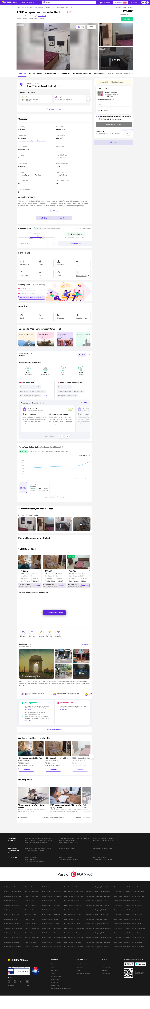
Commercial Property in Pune (96, 901)
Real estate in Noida (10, 919)
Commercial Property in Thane (96, 933)
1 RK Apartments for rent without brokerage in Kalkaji (74, 838)
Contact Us (54, 982)
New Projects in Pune (71, 901)
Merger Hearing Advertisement (60, 988)
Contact (36, 586)
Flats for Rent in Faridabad (51, 942)
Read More (22, 686)
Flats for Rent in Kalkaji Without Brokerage (38, 840)
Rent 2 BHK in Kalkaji (100, 857)
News (103, 964)
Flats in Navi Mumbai (32, 937)
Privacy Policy (55, 979)
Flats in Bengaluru (31, 891)
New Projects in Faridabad (73, 942)
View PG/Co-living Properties (31, 298)
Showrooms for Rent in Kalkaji (34, 850)
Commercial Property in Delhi (96, 910)
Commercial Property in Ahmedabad (98, 928)
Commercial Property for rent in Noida (127, 919)
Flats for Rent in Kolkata (50, 924)
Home (18, 7)
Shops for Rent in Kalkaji (67, 848)
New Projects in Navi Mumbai (74, 937)
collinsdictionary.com (83, 973)
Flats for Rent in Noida (50, 919)
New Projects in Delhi (71, 910)
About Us (54, 967)
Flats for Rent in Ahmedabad (52, 928)
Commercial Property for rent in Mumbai (128, 887)
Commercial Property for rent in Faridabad (128, 942)
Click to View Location (54, 613)
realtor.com (80, 967)
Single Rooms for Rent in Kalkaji (103, 838)
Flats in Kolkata (30, 924)
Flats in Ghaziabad (31, 947)
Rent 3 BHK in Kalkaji (32, 859)
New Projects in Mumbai (72, 887)
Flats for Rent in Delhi (49, 910)
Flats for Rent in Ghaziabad (51, 947)
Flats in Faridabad (31, 942)
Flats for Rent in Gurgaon (51, 914)
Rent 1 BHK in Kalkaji (65, 857)
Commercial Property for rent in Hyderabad (129, 896)
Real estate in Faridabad (12, 942)
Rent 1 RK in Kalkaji (31, 857)
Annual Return (56, 976)
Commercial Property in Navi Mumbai (99, 937)
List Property (120, 2)
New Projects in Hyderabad (73, 896)
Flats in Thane (30, 933)
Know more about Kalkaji (53, 729)
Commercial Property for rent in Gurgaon (128, 914)
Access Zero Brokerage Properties (32, 141)
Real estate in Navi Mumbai (13, 937)
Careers (53, 964)
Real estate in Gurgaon (12, 914)
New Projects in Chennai (72, 905)
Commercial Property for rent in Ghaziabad (129, 947)
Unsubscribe (55, 985)
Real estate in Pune (10, 901)
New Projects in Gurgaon (73, 914)
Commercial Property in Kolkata (97, 924)
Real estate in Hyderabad (12, 896)
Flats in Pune (29, 901)
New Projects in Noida (72, 919)
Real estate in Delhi (10, 910)
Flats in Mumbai (30, 887)
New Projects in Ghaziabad (73, 947)
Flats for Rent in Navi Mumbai (52, 937)
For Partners (55, 970)
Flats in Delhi (29, 910)
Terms (53, 973)
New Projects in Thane (72, 933)
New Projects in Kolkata (72, 924)
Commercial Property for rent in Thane (127, 933)
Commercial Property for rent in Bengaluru (129, 891)
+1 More (44, 395)
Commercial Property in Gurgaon (97, 914)
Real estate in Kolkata (11, 924)
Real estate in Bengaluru (12, 891)
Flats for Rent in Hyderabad (51, 896)
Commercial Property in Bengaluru (98, 891)
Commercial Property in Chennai (97, 905)
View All (83, 403)
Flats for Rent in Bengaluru (51, 891)
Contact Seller (127, 19)
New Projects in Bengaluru (73, 891)
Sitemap (104, 970)
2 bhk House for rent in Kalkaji (102, 859)
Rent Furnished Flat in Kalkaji (68, 842)
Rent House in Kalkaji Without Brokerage (38, 838)
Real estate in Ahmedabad (13, 928)
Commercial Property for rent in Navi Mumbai (129, 937)
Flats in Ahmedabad (32, 928)
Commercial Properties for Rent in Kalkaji (38, 848)
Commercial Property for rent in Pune (127, 901)
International (106, 973)
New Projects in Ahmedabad (74, 928)
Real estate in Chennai (11, 905)
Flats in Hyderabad (31, 896)
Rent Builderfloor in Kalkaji (67, 840)
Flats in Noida (29, 919)
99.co (78, 970)
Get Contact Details (113, 125)
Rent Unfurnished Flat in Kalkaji (103, 840)
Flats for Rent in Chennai (51, 905)
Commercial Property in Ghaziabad (98, 947)
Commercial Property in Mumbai (97, 887)
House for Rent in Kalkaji (42, 7)
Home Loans (106, 967)
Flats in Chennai (30, 905)
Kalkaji (31, 7)
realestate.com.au (82, 964)
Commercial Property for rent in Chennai (128, 905)
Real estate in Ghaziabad (12, 947)
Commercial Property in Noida (96, 919)
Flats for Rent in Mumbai (50, 887)
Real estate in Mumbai (11, 887)
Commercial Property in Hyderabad (98, 896)
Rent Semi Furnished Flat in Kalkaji (36, 842)
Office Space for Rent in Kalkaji (103, 848)
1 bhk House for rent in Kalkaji (68, 859)
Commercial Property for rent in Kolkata (128, 924)
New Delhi (25, 7)
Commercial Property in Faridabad (98, 942)
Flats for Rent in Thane (50, 933)
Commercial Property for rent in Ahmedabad (129, 928)
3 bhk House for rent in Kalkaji (34, 862)
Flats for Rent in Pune (49, 901)
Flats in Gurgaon (31, 914)
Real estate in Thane (11, 933)
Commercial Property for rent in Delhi (127, 910)
